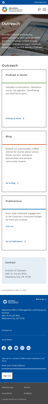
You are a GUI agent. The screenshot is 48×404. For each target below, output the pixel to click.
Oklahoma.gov (7, 387)
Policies (10, 226)
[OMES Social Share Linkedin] (28, 348)
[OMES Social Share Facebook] (4, 348)
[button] (24, 118)
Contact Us (7, 330)
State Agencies (40, 2)
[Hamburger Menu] (44, 9)
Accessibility (7, 393)
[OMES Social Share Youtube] (16, 348)
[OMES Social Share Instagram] (22, 348)
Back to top (40, 299)
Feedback (28, 393)
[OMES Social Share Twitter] (10, 348)
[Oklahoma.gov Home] (3, 2)
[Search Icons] (39, 9)
